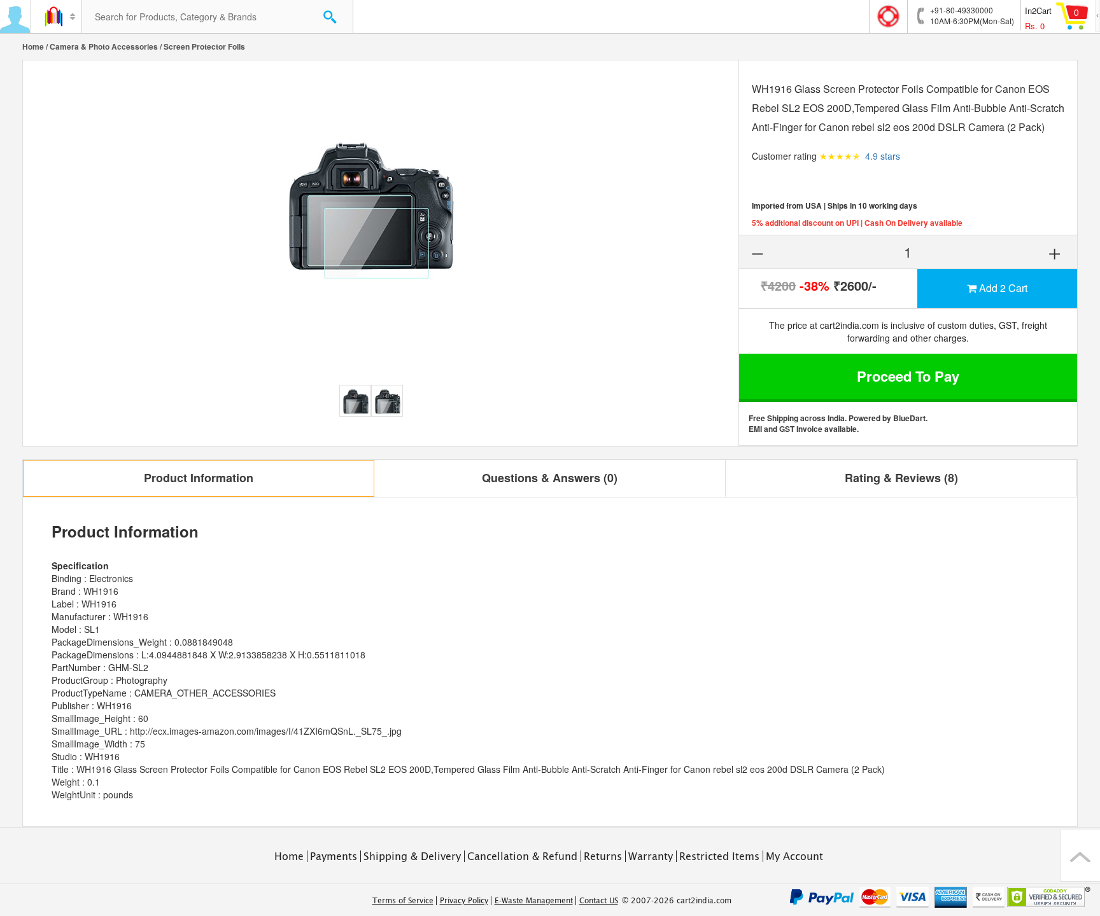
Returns (603, 856)
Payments (333, 856)
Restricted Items (719, 856)
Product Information (198, 477)
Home (33, 46)
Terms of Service (403, 900)
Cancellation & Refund (522, 856)
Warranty (650, 856)
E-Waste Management (534, 900)
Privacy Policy (464, 900)
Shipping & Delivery (412, 856)
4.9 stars (882, 155)
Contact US (598, 900)
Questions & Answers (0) (549, 477)
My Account (794, 856)
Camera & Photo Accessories (104, 46)
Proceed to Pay (908, 376)
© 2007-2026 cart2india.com (676, 900)
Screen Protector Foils (204, 46)
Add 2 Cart (1002, 288)
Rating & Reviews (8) (901, 477)
